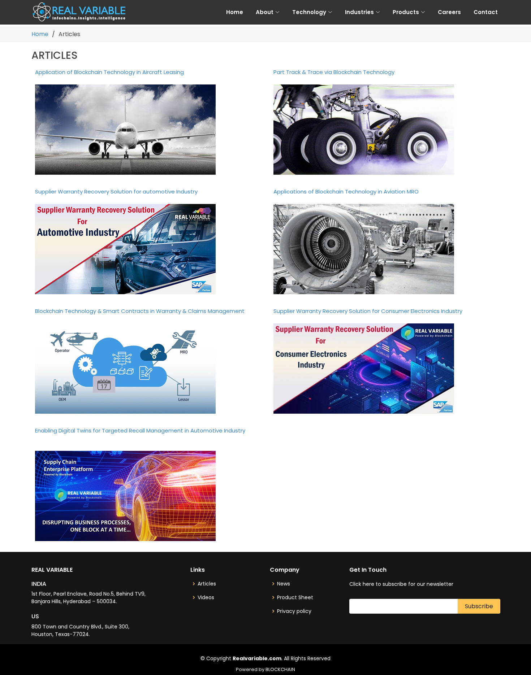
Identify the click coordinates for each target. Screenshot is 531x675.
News (283, 583)
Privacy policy (294, 611)
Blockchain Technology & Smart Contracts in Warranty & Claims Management (140, 311)
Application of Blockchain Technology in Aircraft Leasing (109, 72)
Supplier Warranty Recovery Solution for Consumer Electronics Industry (367, 311)
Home (234, 12)
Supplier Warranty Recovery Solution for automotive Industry (116, 191)
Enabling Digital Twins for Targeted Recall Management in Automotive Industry (140, 430)
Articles (207, 583)
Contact (486, 12)
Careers (449, 12)
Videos (206, 597)
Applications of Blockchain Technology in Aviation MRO (346, 191)
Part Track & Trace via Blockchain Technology (333, 72)
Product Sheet (295, 597)
